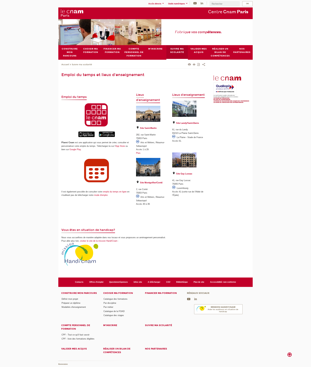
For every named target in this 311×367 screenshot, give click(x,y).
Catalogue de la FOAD (114, 311)
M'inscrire (110, 325)
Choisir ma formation (118, 293)
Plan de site (199, 282)
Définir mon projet (70, 299)
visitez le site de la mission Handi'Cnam (98, 241)
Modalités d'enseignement (74, 307)
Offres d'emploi (96, 282)
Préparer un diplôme (71, 303)
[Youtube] (195, 3)
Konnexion (63, 364)
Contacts (79, 282)
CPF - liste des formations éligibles (78, 339)
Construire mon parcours (79, 293)
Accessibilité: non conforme (223, 282)
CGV (168, 282)
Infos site (138, 282)
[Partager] (203, 65)
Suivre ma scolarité (82, 64)
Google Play (75, 149)
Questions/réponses (118, 282)
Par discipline (110, 303)
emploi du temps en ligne (115, 191)
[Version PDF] (198, 64)
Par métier (108, 307)
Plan (138, 153)
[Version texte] (194, 64)
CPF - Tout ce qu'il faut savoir (75, 335)
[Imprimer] (189, 65)
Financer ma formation (161, 293)
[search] (225, 3)
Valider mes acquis (74, 348)
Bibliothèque (182, 282)
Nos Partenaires (156, 348)
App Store (120, 146)
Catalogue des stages (114, 315)
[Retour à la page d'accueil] (72, 13)
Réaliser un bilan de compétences (116, 350)
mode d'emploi (101, 195)
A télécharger (154, 282)
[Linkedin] (202, 3)
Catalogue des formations (115, 299)
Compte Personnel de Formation (75, 327)
